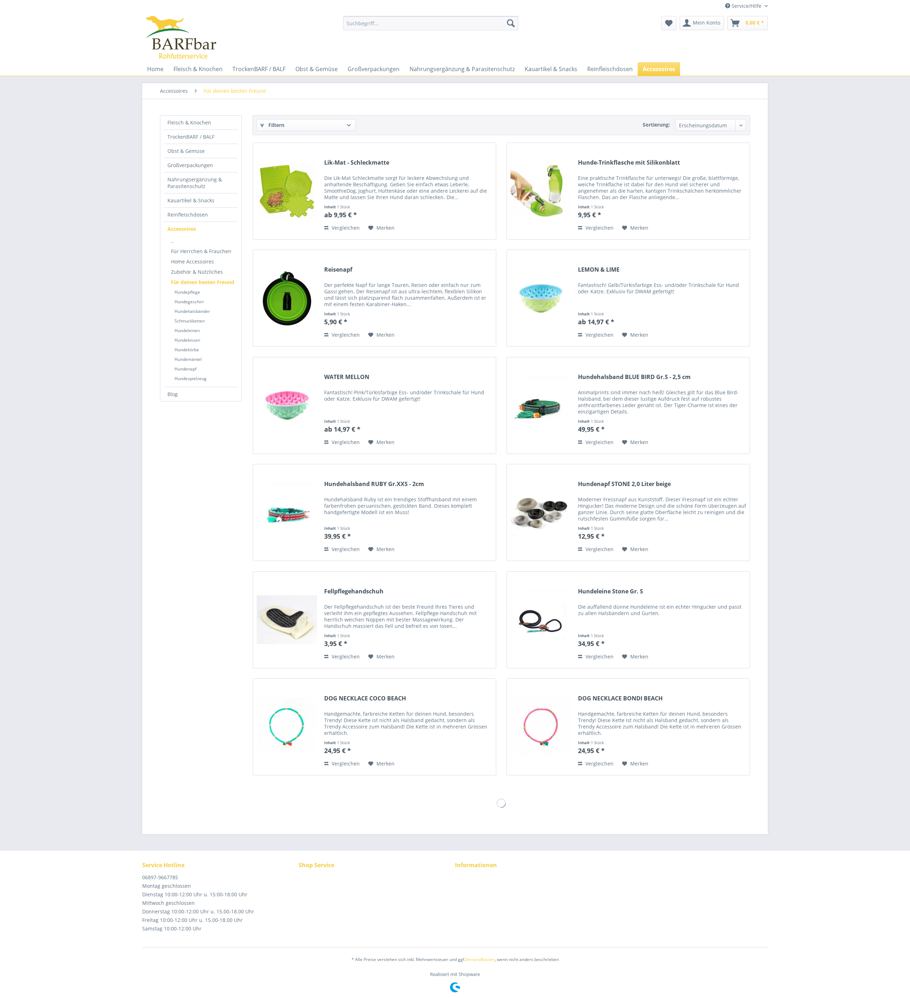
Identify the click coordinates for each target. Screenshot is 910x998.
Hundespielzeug (191, 378)
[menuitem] (430, 23)
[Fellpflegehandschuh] (287, 620)
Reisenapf (338, 269)
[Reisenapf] (287, 298)
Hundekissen (187, 340)
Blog (172, 394)
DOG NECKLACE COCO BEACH (365, 698)
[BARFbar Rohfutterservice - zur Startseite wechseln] (181, 37)
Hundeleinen (187, 330)
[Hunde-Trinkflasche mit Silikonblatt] (540, 191)
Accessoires (181, 228)
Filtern (275, 125)
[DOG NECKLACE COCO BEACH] (287, 727)
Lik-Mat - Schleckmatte (356, 162)
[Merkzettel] (668, 23)
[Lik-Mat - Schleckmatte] (287, 191)
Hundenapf (186, 369)
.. (172, 241)
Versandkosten (480, 959)
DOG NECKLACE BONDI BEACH (620, 698)
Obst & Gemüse (186, 151)
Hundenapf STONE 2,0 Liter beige (624, 484)
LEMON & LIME (599, 269)
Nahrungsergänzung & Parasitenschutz (194, 183)
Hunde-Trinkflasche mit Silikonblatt (629, 162)
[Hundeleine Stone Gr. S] (540, 620)
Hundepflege (187, 292)
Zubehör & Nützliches (197, 271)
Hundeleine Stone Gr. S (610, 591)
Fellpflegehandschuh (354, 591)
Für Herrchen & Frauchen (201, 251)
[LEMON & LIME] (540, 298)
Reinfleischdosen (187, 214)
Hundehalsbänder (192, 311)
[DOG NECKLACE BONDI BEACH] (540, 727)
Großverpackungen (190, 165)
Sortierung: (656, 124)
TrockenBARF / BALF (190, 136)
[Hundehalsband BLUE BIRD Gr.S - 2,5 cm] (540, 405)
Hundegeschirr (189, 302)
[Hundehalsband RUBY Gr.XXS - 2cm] (287, 512)
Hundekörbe (187, 350)
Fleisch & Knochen (189, 122)
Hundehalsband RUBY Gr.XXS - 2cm (374, 484)
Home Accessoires (192, 261)
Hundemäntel (188, 359)
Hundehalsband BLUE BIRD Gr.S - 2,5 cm (634, 377)
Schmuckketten (190, 321)
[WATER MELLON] (287, 405)
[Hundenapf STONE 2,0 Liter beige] (540, 512)
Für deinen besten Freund (202, 282)
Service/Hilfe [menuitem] (746, 5)
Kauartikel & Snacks (190, 200)
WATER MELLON (346, 377)
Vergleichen (345, 227)
